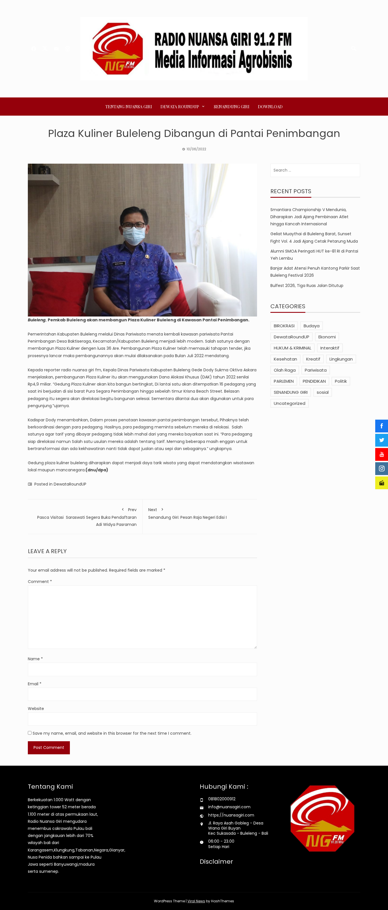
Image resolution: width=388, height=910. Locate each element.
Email (34, 684)
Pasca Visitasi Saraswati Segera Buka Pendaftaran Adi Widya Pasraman (87, 517)
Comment (40, 581)
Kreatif (313, 359)
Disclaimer (216, 861)
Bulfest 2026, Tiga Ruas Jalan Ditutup (306, 285)
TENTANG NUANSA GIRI (128, 106)
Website (36, 708)
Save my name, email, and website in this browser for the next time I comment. (112, 733)
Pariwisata (316, 370)
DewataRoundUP (70, 484)
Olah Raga (285, 370)
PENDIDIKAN (314, 381)
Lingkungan (341, 359)
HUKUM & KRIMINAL (292, 348)
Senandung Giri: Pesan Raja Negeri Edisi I (187, 513)
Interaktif (329, 348)
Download (270, 106)
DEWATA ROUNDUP (179, 106)
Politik (341, 381)
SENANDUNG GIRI (231, 106)
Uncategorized (289, 403)
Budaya (312, 326)
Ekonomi (327, 337)
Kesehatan (285, 359)
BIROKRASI (284, 326)
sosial (323, 392)
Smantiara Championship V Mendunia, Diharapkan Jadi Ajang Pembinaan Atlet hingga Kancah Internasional (309, 217)
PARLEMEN (284, 381)
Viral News (196, 901)
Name (35, 659)
